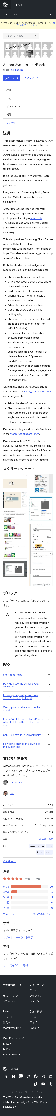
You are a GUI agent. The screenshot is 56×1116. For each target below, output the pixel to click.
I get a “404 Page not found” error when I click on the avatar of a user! (23, 722)
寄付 (34, 1022)
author (33, 846)
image (40, 852)
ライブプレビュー (33, 78)
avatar (41, 846)
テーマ (33, 990)
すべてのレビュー (43, 914)
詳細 (8, 90)
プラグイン (36, 995)
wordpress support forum (24, 433)
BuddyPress (11, 1054)
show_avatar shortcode (38, 391)
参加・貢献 (36, 1011)
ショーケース (37, 984)
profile (49, 852)
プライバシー (10, 1001)
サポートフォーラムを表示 (18, 937)
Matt (7, 1043)
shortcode (36, 218)
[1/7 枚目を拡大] (22, 478)
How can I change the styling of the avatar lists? (21, 745)
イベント (35, 1016)
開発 (8, 114)
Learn (6, 1011)
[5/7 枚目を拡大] (48, 478)
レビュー (11, 98)
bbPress (9, 1049)
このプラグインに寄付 (15, 965)
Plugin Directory (11, 14)
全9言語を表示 (46, 838)
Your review (9, 914)
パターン (35, 1001)
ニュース (8, 990)
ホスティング (10, 995)
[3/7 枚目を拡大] (22, 514)
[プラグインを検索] (36, 36)
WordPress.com (13, 1038)
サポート (11, 122)
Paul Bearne (16, 69)
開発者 (7, 1022)
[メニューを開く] (51, 4)
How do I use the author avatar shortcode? (21, 685)
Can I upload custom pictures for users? (21, 709)
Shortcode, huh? (12, 674)
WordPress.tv (12, 1027)
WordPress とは (12, 984)
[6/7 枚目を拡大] (48, 500)
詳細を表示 (9, 861)
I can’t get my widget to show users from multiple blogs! (20, 697)
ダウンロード (11, 78)
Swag (34, 1027)
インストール (13, 106)
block (49, 846)
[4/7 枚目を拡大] (22, 565)
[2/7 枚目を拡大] (22, 496)
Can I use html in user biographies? (23, 735)
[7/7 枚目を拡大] (48, 528)
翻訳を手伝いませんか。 (36, 24)
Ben (12, 793)
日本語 (14, 1068)
